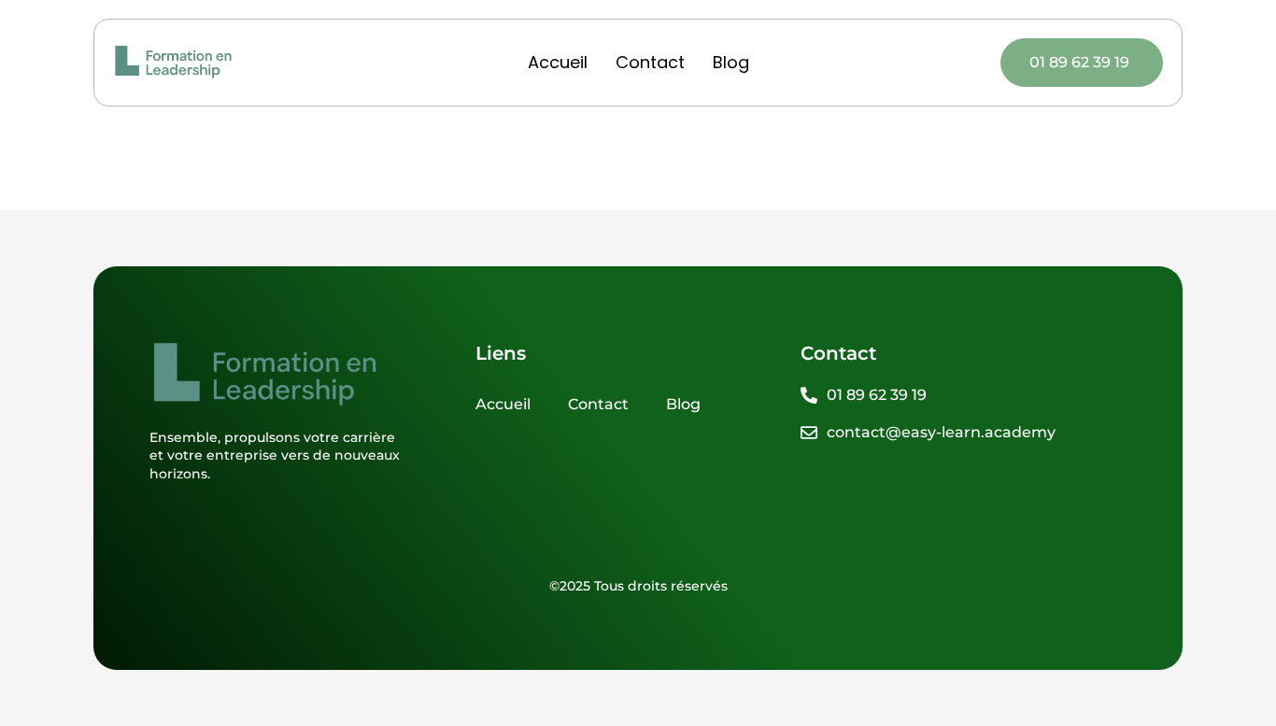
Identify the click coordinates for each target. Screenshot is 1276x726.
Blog (731, 62)
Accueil (558, 62)
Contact (650, 62)
